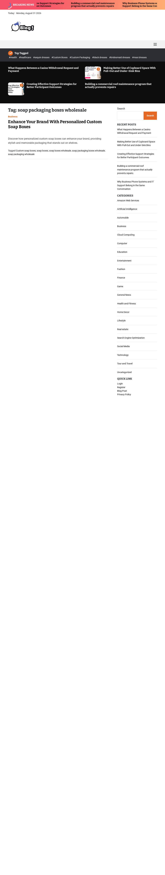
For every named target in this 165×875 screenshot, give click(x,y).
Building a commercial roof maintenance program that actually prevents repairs (79, 4)
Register (121, 387)
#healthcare (25, 57)
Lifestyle (121, 320)
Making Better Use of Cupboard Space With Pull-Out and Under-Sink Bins (129, 69)
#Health (13, 57)
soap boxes (42, 150)
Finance (121, 277)
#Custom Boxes (60, 57)
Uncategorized (124, 372)
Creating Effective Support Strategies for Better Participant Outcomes (52, 85)
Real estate (122, 329)
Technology (123, 355)
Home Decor (123, 312)
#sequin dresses (41, 57)
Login (120, 383)
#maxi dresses (139, 57)
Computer (122, 243)
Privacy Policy (124, 394)
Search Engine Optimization (131, 338)
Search (121, 108)
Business (12, 116)
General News (124, 295)
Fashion (121, 269)
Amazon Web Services (128, 200)
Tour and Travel (124, 363)
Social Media (123, 346)
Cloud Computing (126, 234)
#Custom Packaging (80, 57)
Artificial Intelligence (127, 209)
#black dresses (100, 57)
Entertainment (124, 260)
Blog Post (122, 391)
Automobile (123, 217)
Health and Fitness (126, 303)
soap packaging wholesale (21, 154)
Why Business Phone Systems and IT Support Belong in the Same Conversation (131, 4)
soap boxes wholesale (60, 150)
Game (120, 286)
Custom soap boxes (26, 150)
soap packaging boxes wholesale (88, 150)
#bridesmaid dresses (120, 57)
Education (122, 252)
